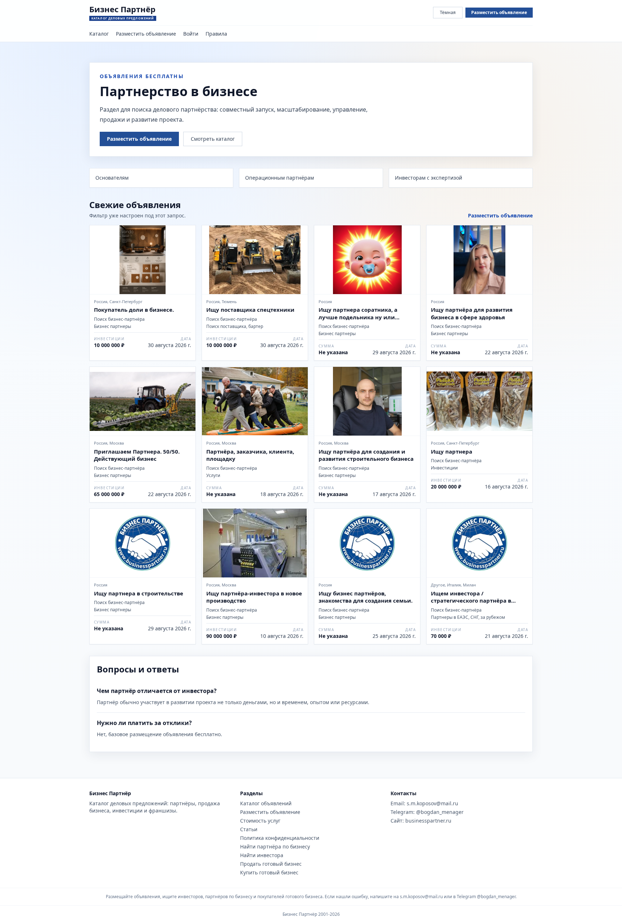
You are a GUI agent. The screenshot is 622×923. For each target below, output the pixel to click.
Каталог (99, 33)
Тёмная (448, 12)
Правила (216, 33)
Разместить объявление (499, 12)
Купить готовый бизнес (269, 872)
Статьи (248, 829)
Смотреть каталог (213, 138)
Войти (190, 33)
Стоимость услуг (260, 820)
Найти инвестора (261, 855)
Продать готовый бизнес (271, 863)
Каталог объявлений (266, 803)
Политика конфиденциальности (279, 837)
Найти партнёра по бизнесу (275, 846)
